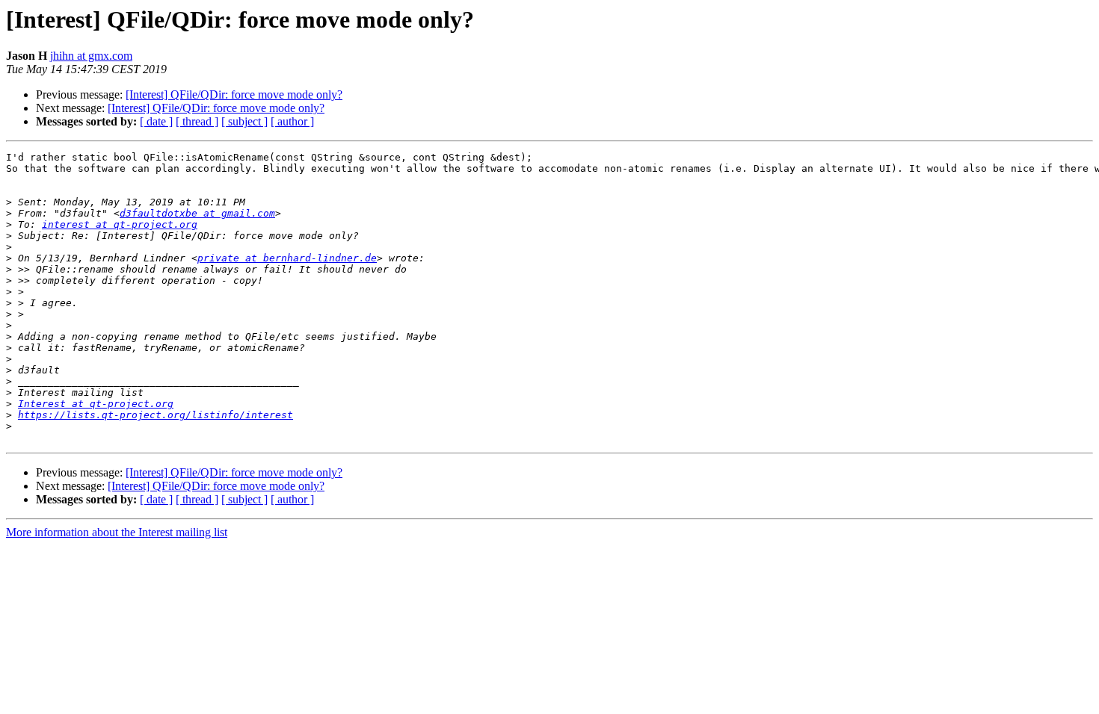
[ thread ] (197, 121)
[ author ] (292, 121)
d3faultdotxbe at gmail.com (197, 213)
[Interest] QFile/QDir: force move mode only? (234, 94)
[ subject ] (244, 121)
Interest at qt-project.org (95, 403)
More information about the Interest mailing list (116, 532)
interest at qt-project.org (119, 224)
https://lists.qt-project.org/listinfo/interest (155, 414)
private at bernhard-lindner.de (287, 258)
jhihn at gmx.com (91, 55)
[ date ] (156, 121)
